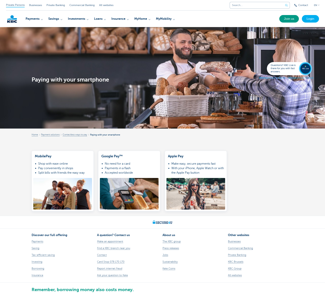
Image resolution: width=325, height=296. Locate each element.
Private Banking (55, 5)
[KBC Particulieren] (12, 19)
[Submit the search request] (286, 5)
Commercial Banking (82, 5)
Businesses (35, 5)
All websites (106, 5)
